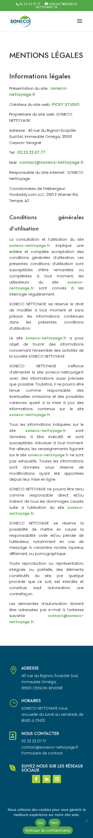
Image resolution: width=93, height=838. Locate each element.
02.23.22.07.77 (31, 152)
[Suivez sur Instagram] (57, 779)
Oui (40, 823)
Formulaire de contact (42, 753)
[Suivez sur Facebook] (36, 779)
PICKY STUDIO (66, 104)
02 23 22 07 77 (29, 4)
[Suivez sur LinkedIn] (46, 779)
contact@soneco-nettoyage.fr (51, 162)
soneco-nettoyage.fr (29, 245)
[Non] (86, 820)
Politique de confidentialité (47, 830)
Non (54, 823)
